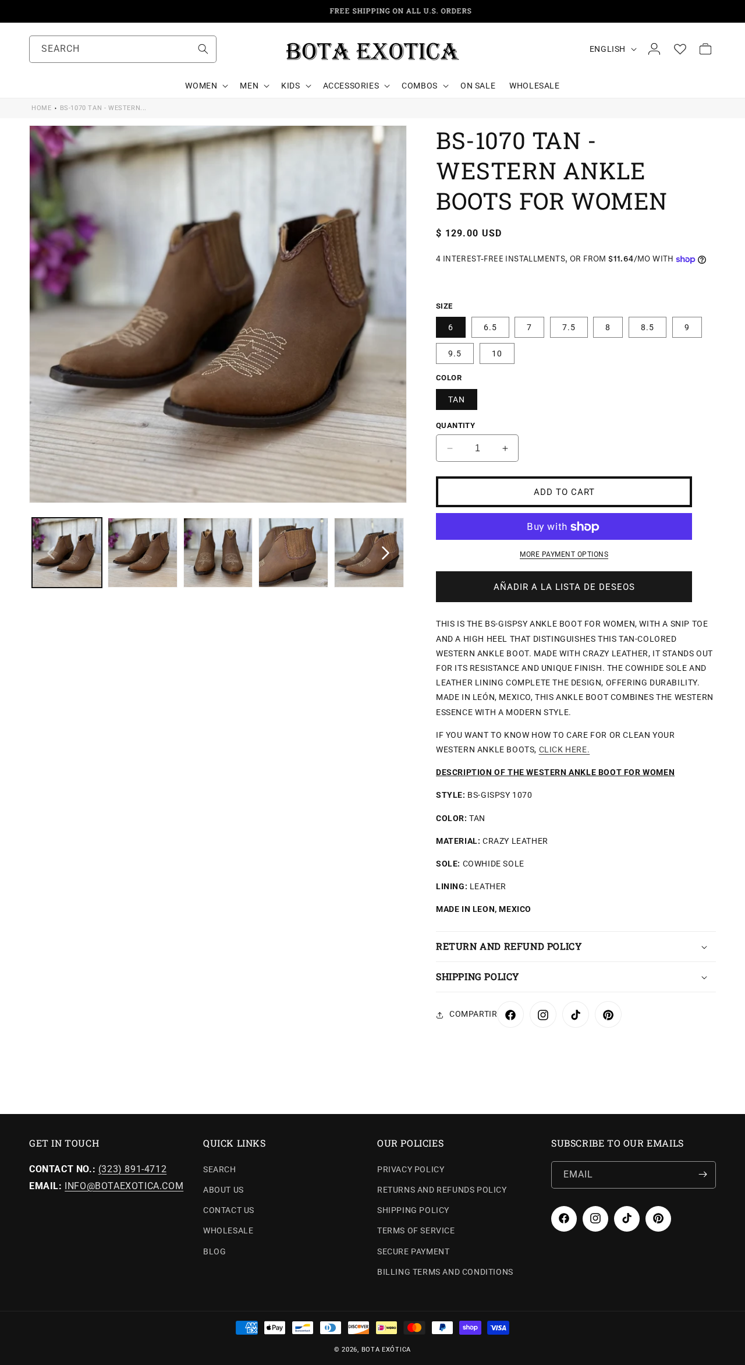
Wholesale (228, 1230)
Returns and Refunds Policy (442, 1189)
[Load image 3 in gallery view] (218, 553)
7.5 (569, 328)
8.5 (647, 328)
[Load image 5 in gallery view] (369, 553)
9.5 (455, 354)
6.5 (490, 328)
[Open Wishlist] (680, 49)
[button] (205, 85)
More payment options (564, 555)
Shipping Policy (413, 1210)
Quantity (455, 425)
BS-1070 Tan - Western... (103, 108)
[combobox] (123, 49)
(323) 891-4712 (132, 1168)
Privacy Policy (410, 1168)
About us (223, 1189)
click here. (564, 749)
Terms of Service (416, 1230)
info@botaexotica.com (124, 1185)
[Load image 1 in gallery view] (67, 553)
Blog (214, 1251)
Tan (456, 399)
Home (41, 108)
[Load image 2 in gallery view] (143, 553)
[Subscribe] (702, 1174)
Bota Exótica (386, 1349)
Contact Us (228, 1210)
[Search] (203, 49)
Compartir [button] (473, 1014)
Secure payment (413, 1251)
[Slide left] (50, 552)
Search (219, 1168)
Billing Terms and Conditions (445, 1271)
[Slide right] (385, 552)
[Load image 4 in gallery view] (293, 553)
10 (497, 354)
